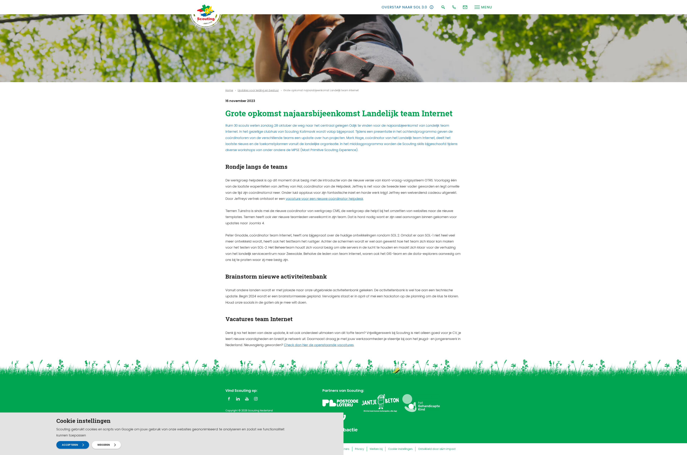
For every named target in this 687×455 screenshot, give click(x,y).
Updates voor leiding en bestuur (258, 90)
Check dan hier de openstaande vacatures (319, 345)
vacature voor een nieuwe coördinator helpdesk (324, 198)
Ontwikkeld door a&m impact (437, 449)
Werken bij (376, 449)
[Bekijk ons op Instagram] (256, 398)
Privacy (359, 449)
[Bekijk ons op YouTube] (247, 398)
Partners (344, 449)
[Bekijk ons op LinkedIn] (238, 398)
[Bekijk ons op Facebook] (229, 398)
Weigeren (103, 445)
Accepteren (70, 445)
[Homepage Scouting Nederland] (206, 12)
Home (229, 90)
